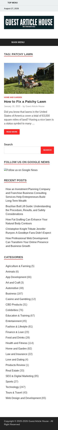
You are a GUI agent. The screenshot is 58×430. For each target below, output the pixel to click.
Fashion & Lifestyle (17, 326)
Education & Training (18, 315)
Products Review (15, 365)
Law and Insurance (16, 354)
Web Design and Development (23, 398)
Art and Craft (13, 282)
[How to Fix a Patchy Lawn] (29, 78)
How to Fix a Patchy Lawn (25, 101)
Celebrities (12, 310)
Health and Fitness (16, 343)
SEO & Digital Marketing (20, 376)
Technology (12, 387)
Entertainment (14, 321)
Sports (9, 381)
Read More (10, 131)
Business (11, 293)
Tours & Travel (14, 392)
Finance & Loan (15, 332)
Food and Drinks (15, 337)
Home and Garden (13, 97)
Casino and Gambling (18, 299)
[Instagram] (47, 8)
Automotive (12, 288)
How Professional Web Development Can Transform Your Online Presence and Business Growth (27, 242)
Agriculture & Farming (18, 266)
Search (8, 144)
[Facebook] (38, 8)
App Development (16, 277)
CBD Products (14, 304)
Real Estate (12, 370)
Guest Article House (35, 106)
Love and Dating (15, 359)
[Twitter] (43, 8)
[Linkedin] (52, 8)
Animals (10, 271)
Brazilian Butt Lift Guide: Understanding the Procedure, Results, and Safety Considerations (28, 210)
